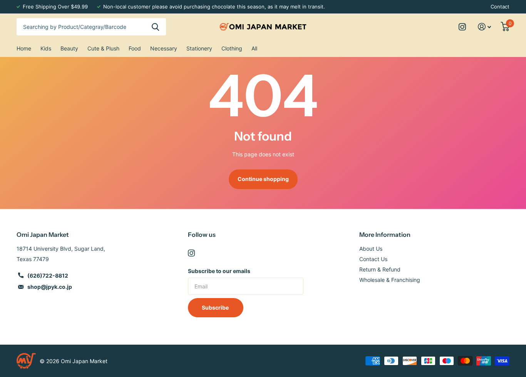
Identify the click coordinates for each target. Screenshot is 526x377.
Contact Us (373, 259)
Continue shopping (263, 179)
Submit (155, 26)
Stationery (199, 48)
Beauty (69, 48)
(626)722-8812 (47, 275)
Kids (45, 48)
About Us (370, 248)
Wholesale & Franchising (389, 279)
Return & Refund (379, 269)
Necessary (163, 48)
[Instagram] (191, 253)
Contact (500, 6)
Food (135, 48)
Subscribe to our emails (219, 271)
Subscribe (216, 307)
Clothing (231, 48)
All (254, 48)
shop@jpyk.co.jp (49, 286)
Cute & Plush (103, 48)
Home (24, 48)
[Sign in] (484, 26)
